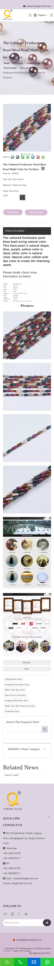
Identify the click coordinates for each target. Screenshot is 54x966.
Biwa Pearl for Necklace (15, 695)
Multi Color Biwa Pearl (15, 690)
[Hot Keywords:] (45, 729)
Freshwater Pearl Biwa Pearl (17, 685)
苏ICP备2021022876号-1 (40, 953)
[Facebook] (5, 913)
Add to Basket (36, 212)
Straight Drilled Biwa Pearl (16, 701)
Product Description (14, 230)
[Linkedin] (12, 913)
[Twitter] (19, 913)
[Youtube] (26, 913)
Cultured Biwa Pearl (13, 679)
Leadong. (27, 951)
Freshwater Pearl (12, 711)
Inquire (14, 212)
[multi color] (23, 197)
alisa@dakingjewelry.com (26, 878)
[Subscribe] (47, 922)
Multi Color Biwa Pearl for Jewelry (20, 706)
